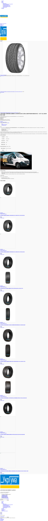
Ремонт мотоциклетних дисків (6, 6)
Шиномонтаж (4, 3)
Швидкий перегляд (2, 213)
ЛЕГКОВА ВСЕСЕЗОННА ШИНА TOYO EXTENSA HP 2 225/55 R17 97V (11, 288)
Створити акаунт (2, 516)
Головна (1, 75)
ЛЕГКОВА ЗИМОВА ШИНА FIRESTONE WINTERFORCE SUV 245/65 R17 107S (12, 361)
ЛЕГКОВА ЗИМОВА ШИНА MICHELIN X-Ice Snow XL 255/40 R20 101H (9, 112)
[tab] (25, 124)
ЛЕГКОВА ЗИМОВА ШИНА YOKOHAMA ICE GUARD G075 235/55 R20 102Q (12, 215)
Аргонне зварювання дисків (6, 506)
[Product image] (7, 248)
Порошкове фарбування (6, 4)
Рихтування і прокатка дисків (6, 5)
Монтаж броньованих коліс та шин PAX (8, 504)
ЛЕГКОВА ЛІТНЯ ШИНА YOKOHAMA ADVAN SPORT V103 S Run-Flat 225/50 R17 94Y (11, 91)
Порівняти (3, 510)
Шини (3, 75)
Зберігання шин (5, 7)
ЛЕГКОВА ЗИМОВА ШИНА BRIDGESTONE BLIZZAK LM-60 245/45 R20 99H (12, 434)
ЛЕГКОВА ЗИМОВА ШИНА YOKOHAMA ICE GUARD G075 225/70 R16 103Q (12, 251)
